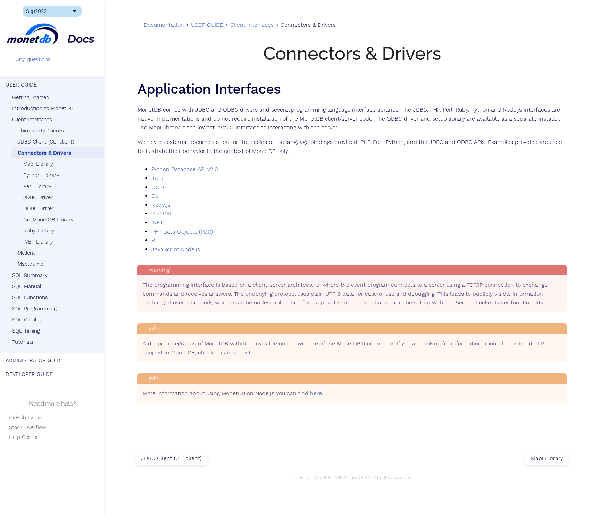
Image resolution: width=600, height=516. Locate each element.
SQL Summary (30, 275)
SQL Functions (30, 297)
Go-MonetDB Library (48, 219)
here (316, 393)
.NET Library (38, 242)
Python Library (41, 175)
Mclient (26, 253)
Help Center (22, 437)
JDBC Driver (38, 197)
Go (154, 196)
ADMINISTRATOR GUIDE (35, 360)
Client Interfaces (32, 119)
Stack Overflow (26, 427)
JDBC (158, 178)
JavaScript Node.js (175, 249)
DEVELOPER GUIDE (29, 374)
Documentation (164, 25)
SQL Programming (34, 308)
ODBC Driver (38, 208)
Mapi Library (38, 164)
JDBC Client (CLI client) (46, 142)
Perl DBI (161, 214)
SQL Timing (26, 331)
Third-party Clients (41, 131)
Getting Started (30, 97)
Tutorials (22, 342)
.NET (157, 223)
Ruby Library (39, 231)
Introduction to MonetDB (42, 108)
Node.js (160, 205)
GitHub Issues (24, 418)
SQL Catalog (27, 320)
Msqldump (30, 264)
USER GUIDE (21, 85)
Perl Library (37, 186)
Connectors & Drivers (44, 153)
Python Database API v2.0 (184, 169)
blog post (239, 353)
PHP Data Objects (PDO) (182, 232)
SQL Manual (26, 286)
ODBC (159, 187)
